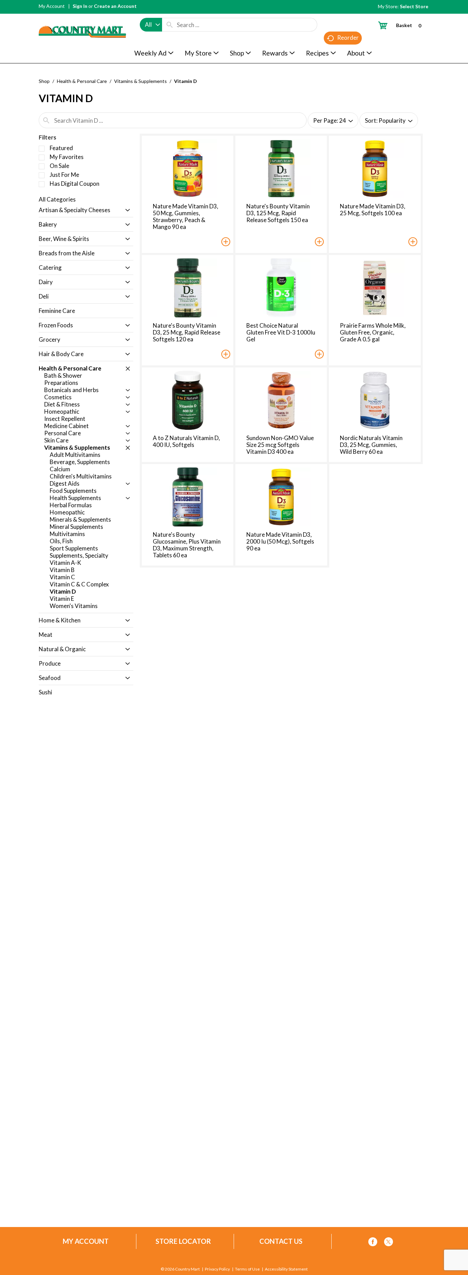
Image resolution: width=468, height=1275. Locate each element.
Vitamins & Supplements (140, 81)
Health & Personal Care (82, 81)
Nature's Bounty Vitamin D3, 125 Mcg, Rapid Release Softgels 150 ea (278, 213)
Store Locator (183, 1241)
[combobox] (151, 25)
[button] (126, 210)
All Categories (57, 199)
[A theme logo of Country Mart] (82, 19)
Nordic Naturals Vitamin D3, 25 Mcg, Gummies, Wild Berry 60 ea (371, 444)
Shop (44, 81)
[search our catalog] (169, 25)
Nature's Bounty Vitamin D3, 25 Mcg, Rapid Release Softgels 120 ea (186, 332)
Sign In (80, 6)
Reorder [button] (348, 37)
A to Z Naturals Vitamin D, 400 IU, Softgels (186, 441)
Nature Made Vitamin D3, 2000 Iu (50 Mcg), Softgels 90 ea (280, 541)
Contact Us (281, 1241)
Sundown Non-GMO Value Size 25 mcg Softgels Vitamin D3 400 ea (280, 444)
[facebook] (372, 1243)
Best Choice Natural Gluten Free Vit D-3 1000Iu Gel (280, 332)
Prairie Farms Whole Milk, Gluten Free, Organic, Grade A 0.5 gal (373, 332)
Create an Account (115, 6)
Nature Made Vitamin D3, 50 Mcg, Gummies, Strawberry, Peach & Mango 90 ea (185, 216)
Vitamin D (185, 81)
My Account (52, 6)
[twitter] (388, 1243)
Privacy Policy (217, 1269)
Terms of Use (247, 1269)
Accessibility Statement (286, 1269)
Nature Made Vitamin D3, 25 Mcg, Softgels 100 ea (372, 210)
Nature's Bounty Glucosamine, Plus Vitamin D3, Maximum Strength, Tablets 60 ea (187, 545)
